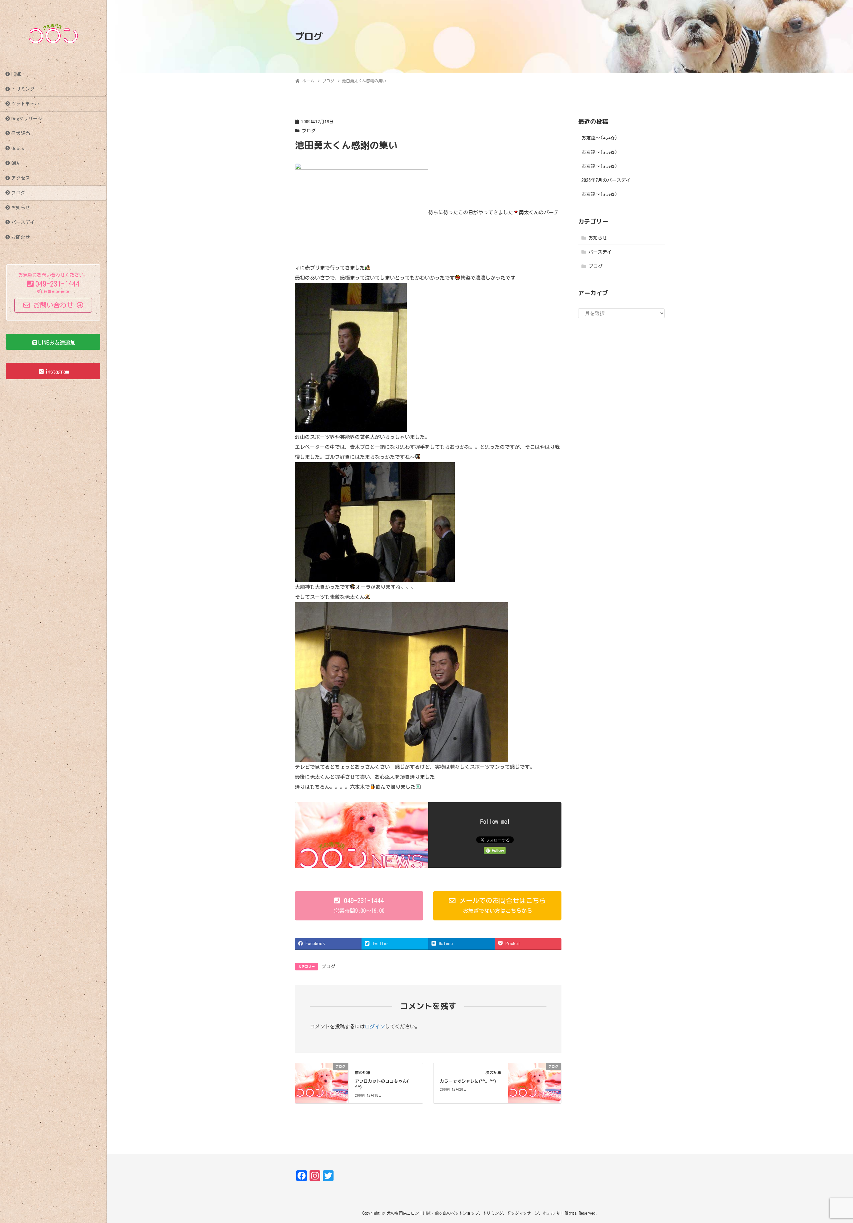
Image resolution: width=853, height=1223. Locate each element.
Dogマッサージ (26, 118)
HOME (16, 74)
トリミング (23, 89)
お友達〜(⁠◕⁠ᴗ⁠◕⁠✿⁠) (599, 138)
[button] (359, 905)
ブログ (18, 192)
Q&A (15, 163)
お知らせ (20, 207)
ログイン (375, 1026)
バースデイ (23, 222)
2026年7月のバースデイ (605, 180)
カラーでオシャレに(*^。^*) (468, 1081)
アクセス (20, 178)
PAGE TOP (828, 1180)
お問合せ (20, 237)
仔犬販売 (20, 133)
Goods (17, 148)
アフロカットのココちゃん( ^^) (382, 1084)
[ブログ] (321, 1082)
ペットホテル (25, 103)
